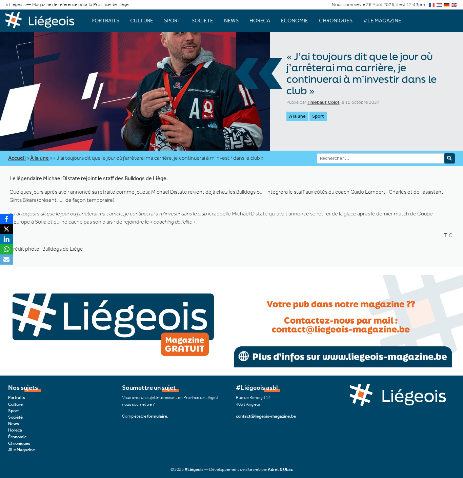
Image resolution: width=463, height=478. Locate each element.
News (231, 20)
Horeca (259, 20)
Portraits (105, 20)
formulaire (157, 416)
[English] (454, 4)
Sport (172, 20)
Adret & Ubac (280, 469)
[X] (6, 229)
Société (202, 20)
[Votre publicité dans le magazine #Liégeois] (231, 321)
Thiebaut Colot (323, 102)
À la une (297, 116)
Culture (141, 20)
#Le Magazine (382, 20)
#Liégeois (193, 469)
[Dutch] (440, 4)
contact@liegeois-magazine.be (266, 416)
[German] (447, 4)
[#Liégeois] (43, 20)
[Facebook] (6, 219)
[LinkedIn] (6, 239)
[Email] (6, 259)
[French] (432, 4)
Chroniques (336, 20)
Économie (294, 20)
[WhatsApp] (6, 249)
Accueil (17, 158)
